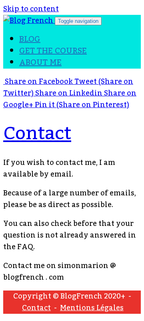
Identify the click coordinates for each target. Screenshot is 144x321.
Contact (37, 134)
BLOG (29, 39)
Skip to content (31, 9)
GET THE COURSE (53, 51)
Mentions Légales (92, 308)
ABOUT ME (40, 63)
